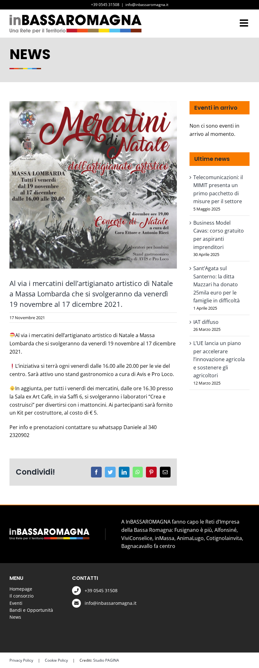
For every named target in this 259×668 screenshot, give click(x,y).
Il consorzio (21, 596)
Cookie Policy (56, 660)
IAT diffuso (206, 322)
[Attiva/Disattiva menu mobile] (245, 23)
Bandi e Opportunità (31, 610)
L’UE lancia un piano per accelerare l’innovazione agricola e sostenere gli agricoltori (219, 359)
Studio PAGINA (106, 660)
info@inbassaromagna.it (146, 4)
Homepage (20, 589)
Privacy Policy (21, 660)
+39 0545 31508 (101, 590)
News (15, 617)
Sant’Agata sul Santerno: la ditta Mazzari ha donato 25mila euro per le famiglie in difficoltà (216, 284)
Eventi (15, 603)
